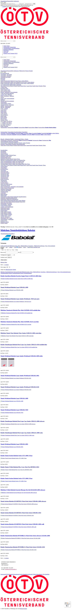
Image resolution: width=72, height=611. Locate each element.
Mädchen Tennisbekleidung (7, 160)
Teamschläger (11, 132)
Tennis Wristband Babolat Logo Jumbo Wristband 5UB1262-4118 (20, 387)
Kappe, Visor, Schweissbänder (7, 98)
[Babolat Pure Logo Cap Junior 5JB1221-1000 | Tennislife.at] (17, 435)
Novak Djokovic (4, 114)
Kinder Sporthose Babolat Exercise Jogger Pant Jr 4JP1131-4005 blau (21, 276)
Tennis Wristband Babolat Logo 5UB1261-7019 (14, 410)
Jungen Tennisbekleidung (6, 161)
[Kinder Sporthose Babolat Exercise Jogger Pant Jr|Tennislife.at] (17, 278)
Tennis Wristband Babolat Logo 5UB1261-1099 (14, 287)
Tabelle (14, 269)
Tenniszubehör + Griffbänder (7, 219)
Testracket (9, 1)
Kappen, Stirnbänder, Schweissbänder (9, 92)
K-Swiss (16, 80)
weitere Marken (24, 80)
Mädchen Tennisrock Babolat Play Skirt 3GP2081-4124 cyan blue (20, 321)
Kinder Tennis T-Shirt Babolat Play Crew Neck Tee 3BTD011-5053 (20, 467)
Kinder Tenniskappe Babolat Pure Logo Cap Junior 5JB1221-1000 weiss (22, 432)
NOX (22, 196)
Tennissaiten (3, 134)
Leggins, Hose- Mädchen (6, 94)
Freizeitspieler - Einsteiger (6, 204)
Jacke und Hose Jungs (5, 91)
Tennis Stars (3, 145)
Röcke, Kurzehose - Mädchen (7, 96)
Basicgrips (3, 78)
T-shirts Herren (4, 181)
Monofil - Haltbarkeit (5, 107)
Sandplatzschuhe (4, 191)
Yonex (19, 80)
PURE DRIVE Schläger (6, 213)
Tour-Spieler (3, 86)
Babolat (12, 80)
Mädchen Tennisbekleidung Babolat (18, 230)
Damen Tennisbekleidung (6, 162)
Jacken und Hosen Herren (6, 184)
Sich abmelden (46, 574)
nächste (7, 264)
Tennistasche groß (5, 176)
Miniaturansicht (8, 269)
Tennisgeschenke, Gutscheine (7, 104)
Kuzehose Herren (4, 182)
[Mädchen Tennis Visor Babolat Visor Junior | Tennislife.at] (17, 335)
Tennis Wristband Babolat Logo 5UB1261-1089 (14, 398)
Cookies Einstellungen (24, 574)
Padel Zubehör (4, 200)
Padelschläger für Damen (6, 203)
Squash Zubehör (4, 154)
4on (6, 247)
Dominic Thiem (42, 86)
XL (13, 250)
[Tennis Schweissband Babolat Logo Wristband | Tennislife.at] (12, 290)
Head (23, 164)
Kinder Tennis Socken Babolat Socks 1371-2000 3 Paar (16, 478)
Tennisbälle (3, 133)
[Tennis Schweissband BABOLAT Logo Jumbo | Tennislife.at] (16, 301)
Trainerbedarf (4, 102)
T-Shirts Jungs (4, 87)
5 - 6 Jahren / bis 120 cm (6, 123)
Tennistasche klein (5, 174)
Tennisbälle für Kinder (6, 77)
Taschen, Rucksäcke (5, 216)
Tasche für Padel (4, 201)
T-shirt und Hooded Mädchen (7, 93)
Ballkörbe (3, 99)
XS (3, 250)
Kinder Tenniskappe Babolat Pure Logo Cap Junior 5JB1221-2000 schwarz (22, 421)
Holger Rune (23, 86)
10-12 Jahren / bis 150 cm (6, 121)
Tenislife (4, 6)
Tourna (15, 159)
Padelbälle (3, 198)
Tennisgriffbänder (4, 141)
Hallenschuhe (13, 84)
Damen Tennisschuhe (5, 80)
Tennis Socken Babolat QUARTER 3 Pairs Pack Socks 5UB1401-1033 (21, 512)
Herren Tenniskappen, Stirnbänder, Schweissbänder (12, 186)
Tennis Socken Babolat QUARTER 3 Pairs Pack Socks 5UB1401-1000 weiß (22, 524)
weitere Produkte (26, 142)
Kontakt (31, 70)
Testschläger (24, 132)
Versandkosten (4, 1)
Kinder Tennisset (4, 126)
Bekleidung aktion (5, 222)
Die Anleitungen (15, 1)
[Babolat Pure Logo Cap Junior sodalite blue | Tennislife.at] (19, 347)
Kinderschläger (4, 210)
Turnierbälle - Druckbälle (6, 74)
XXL (17, 250)
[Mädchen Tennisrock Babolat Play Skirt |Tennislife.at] (16, 313)
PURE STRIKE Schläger (6, 214)
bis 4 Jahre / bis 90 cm (5, 125)
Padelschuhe (3, 199)
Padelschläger (4, 196)
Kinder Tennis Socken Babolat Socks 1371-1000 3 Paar (16, 455)
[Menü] (70, 602)
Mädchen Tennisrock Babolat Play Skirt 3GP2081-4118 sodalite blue (20, 310)
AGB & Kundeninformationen (12, 574)
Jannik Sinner (35, 86)
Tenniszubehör (4, 142)
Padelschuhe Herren (5, 209)
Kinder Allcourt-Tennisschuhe (7, 188)
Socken (2, 97)
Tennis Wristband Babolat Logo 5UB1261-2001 (14, 444)
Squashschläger (4, 150)
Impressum (3, 574)
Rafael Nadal (17, 86)
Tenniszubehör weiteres (6, 103)
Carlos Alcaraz (4, 113)
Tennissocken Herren (5, 185)
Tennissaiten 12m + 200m (6, 218)
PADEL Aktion (4, 223)
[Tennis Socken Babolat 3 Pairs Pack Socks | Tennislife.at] (19, 504)
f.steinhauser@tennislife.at (10, 569)
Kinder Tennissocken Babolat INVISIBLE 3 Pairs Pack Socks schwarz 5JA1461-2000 (25, 535)
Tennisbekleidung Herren (6, 164)
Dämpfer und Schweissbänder (7, 101)
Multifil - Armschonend (6, 106)
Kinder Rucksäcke (5, 179)
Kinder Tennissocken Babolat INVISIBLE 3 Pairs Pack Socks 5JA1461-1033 (23, 547)
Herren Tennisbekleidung (26, 273)
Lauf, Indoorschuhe (5, 84)
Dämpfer (20, 142)
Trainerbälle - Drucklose (6, 75)
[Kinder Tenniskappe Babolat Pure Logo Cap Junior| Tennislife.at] (18, 424)
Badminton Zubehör (5, 159)
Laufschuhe (18, 84)
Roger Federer (4, 117)
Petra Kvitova (4, 118)
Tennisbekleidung (5, 233)
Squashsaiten (3, 152)
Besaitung (3, 144)
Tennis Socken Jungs (5, 89)
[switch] (67, 606)
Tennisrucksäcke (4, 177)
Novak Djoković (10, 86)
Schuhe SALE (4, 220)
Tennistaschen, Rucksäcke (6, 140)
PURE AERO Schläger (6, 211)
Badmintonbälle (4, 157)
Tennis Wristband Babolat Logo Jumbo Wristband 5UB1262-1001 (20, 375)
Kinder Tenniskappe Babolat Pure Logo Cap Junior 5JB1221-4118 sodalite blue (24, 344)
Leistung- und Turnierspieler (7, 206)
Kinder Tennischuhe (5, 83)
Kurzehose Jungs (4, 88)
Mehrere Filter (4, 262)
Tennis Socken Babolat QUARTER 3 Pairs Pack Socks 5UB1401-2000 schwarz (23, 501)
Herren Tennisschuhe (5, 82)
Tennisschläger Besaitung (11, 144)
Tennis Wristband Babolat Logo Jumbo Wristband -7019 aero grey (20, 299)
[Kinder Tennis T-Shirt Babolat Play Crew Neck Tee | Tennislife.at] (16, 469)
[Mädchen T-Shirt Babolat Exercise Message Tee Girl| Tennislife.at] (19, 492)
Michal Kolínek (23, 608)
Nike (24, 160)
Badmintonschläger (5, 155)
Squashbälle (3, 151)
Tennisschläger (4, 127)
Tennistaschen (17, 140)
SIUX (25, 196)
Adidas (11, 82)
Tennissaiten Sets (4, 171)
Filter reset (37, 247)
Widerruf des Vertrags (24, 70)
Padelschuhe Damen (5, 208)
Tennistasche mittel (5, 175)
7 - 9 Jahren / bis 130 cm (6, 122)
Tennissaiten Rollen (5, 172)
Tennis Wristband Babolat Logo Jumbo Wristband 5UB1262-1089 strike (22, 356)
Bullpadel (16, 196)
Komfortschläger (18, 132)
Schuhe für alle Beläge (6, 190)
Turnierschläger (4, 132)
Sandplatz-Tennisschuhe (6, 189)
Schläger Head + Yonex (6, 215)
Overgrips (3, 79)
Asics (15, 82)
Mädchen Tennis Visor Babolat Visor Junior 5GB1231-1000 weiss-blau (21, 333)
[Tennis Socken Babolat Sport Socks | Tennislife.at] (14, 458)
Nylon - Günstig (4, 108)
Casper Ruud (29, 86)
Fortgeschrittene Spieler (6, 205)
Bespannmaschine (21, 144)
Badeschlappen (4, 194)
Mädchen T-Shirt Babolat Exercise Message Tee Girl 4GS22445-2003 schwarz (23, 490)
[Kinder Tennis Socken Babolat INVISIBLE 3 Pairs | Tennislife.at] (20, 538)
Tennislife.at (11, 233)
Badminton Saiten (5, 156)
